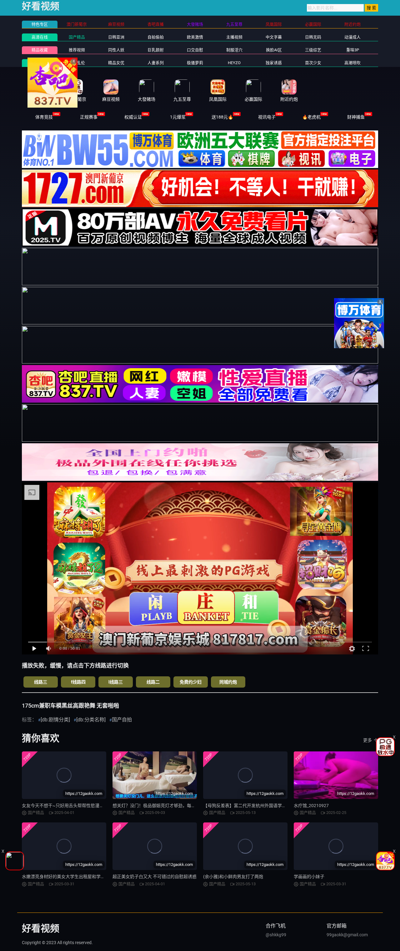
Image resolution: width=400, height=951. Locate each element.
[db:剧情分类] (55, 720)
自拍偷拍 (156, 37)
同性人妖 (116, 50)
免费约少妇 (191, 681)
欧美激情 (195, 37)
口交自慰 (195, 50)
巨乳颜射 (156, 50)
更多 (367, 740)
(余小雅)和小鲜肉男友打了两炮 (233, 876)
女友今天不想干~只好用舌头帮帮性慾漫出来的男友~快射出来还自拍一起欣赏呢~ (101, 805)
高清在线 (40, 37)
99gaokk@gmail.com (347, 934)
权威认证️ (133, 117)
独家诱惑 (274, 62)
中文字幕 (274, 37)
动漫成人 (352, 37)
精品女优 (116, 62)
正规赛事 (89, 117)
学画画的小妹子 (309, 876)
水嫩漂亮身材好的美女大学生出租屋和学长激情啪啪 (72, 876)
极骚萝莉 (195, 62)
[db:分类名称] (91, 720)
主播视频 (234, 37)
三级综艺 (313, 50)
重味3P (352, 50)
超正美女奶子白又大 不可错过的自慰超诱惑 (154, 876)
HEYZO (234, 62)
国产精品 (77, 37)
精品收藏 (40, 50)
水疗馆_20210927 (311, 805)
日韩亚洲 (116, 37)
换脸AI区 (274, 50)
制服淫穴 (234, 50)
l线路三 (115, 681)
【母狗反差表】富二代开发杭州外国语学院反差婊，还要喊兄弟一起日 (271, 805)
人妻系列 (156, 62)
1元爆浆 (178, 117)
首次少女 (313, 62)
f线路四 (78, 681)
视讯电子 (267, 117)
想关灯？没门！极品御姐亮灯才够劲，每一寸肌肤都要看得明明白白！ (180, 805)
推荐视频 (77, 50)
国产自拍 (122, 720)
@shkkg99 (276, 934)
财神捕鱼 (356, 117)
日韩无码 (313, 37)
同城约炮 (228, 681)
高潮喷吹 (352, 62)
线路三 (40, 681)
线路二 (153, 681)
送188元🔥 (222, 117)
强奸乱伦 (77, 62)
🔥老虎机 (311, 117)
